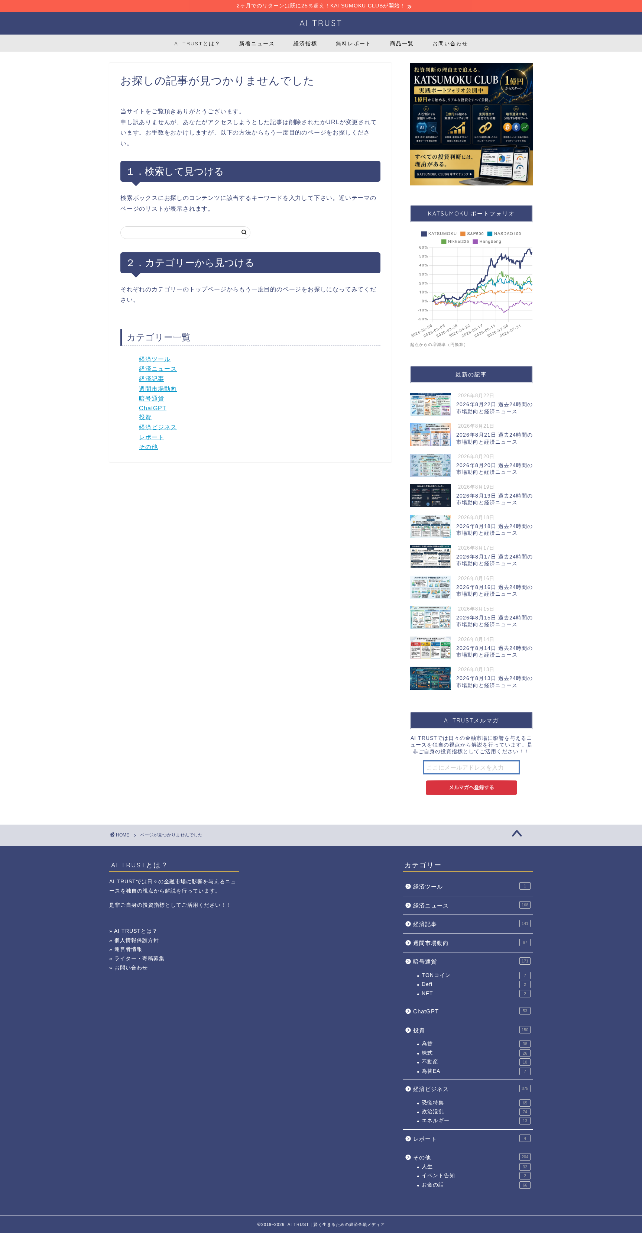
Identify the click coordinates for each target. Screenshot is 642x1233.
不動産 (474, 1062)
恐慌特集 (474, 1103)
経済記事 (151, 379)
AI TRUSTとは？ (197, 43)
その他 (148, 447)
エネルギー (474, 1120)
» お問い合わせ (128, 968)
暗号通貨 (151, 398)
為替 (474, 1043)
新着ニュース (257, 43)
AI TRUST (321, 23)
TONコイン (474, 975)
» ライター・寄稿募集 (137, 958)
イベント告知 (474, 1175)
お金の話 (474, 1185)
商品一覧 (402, 43)
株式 (474, 1053)
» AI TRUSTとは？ (133, 931)
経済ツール (155, 359)
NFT (474, 993)
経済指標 (305, 43)
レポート (151, 437)
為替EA (474, 1071)
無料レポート (354, 43)
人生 (474, 1166)
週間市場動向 (158, 389)
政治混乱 (474, 1111)
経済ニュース (158, 369)
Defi (474, 984)
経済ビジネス (158, 427)
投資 (145, 417)
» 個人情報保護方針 (134, 940)
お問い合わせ (450, 43)
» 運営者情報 (125, 949)
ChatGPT (152, 408)
